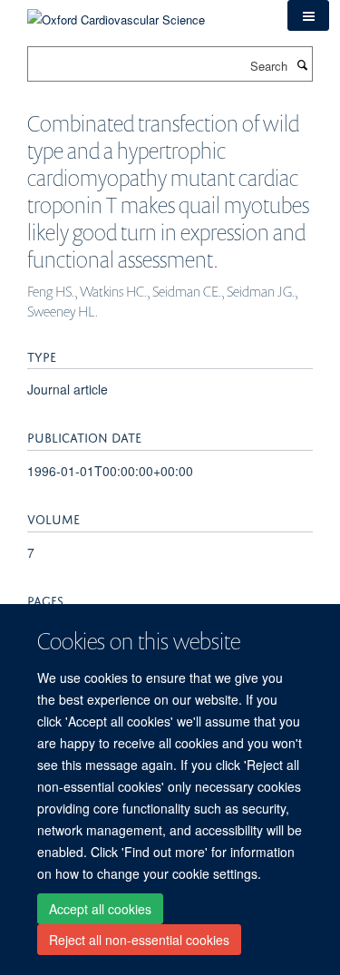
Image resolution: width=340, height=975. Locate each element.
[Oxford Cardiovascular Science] (116, 13)
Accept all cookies (100, 909)
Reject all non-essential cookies (139, 940)
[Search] (302, 64)
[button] (308, 15)
